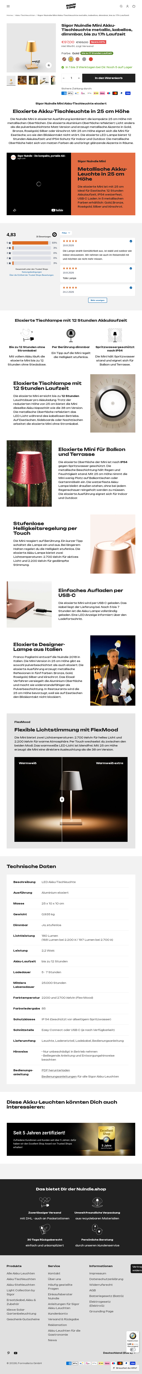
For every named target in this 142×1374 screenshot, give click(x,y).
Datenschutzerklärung (106, 1279)
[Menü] (137, 1332)
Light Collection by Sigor (21, 1292)
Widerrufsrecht (101, 1284)
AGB (92, 1290)
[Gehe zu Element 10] (44, 80)
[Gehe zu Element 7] (11, 80)
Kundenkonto (58, 1313)
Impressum (97, 1273)
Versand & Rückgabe (63, 1319)
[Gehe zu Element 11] (55, 80)
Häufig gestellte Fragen (60, 1286)
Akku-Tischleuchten (25, 15)
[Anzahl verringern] (64, 78)
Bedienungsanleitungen (59, 1076)
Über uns (54, 1279)
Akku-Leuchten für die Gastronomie (64, 1332)
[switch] (133, 1349)
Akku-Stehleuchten (21, 1284)
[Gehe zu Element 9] (33, 80)
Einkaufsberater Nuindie (60, 1296)
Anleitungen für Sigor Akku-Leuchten (63, 1306)
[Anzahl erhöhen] (79, 78)
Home (10, 15)
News (52, 1340)
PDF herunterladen (56, 1070)
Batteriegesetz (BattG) (106, 1296)
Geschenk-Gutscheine (23, 1319)
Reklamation (57, 1324)
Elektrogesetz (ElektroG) (100, 1303)
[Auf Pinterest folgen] (8, 1353)
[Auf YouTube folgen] (15, 1353)
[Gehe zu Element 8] (22, 80)
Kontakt (54, 1273)
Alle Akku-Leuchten (21, 1273)
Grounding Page (101, 1311)
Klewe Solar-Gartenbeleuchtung (21, 1311)
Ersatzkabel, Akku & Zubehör (21, 1302)
